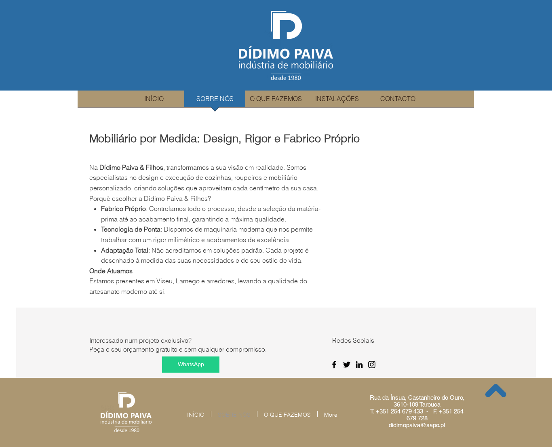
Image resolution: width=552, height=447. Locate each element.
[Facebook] (334, 364)
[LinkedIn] (359, 364)
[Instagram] (372, 364)
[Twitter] (347, 364)
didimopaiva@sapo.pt (417, 425)
